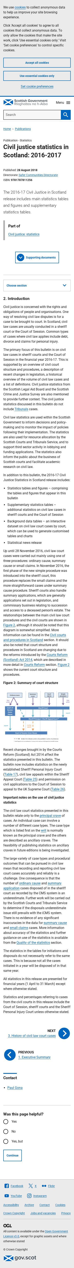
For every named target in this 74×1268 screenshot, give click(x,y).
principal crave (50, 816)
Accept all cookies (37, 62)
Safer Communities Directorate (38, 175)
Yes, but (17, 1141)
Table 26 (57, 789)
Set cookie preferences (37, 86)
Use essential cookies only (37, 76)
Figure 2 (9, 625)
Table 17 (10, 774)
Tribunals (21, 409)
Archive (29, 1205)
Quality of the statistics (33, 943)
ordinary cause (29, 883)
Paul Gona (15, 1088)
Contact (44, 1205)
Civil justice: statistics (23, 234)
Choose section (17, 285)
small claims (19, 928)
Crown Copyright (14, 1213)
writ (43, 830)
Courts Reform (34, 665)
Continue (12, 1155)
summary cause (55, 923)
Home (7, 128)
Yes (14, 1121)
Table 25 (30, 779)
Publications (23, 128)
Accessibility (11, 1205)
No (14, 1131)
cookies (20, 7)
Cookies (60, 1205)
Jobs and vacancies (43, 1213)
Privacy (66, 1213)
